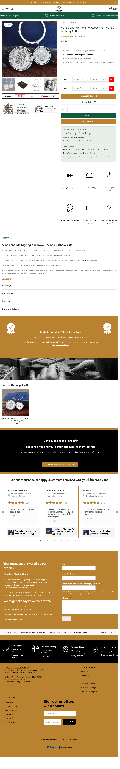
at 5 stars (70, 221)
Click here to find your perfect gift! (60, 464)
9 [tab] (69, 541)
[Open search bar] (12, 9)
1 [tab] (40, 541)
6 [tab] (58, 541)
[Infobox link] (15, 651)
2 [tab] (44, 541)
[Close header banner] (115, 2)
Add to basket (89, 121)
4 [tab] (51, 541)
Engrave (88, 115)
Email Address (68, 574)
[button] (4, 50)
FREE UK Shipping (89, 188)
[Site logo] (59, 9)
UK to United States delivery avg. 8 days (84, 16)
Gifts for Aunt (62, 632)
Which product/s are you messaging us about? (82, 583)
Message (66, 598)
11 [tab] (76, 541)
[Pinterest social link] (111, 632)
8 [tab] (65, 541)
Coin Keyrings (71, 22)
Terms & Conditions (12, 710)
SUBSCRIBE (69, 722)
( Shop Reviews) (78, 36)
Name (65, 564)
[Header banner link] (59, 2)
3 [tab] (47, 541)
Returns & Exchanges (89, 688)
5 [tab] (54, 541)
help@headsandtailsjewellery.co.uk (16, 587)
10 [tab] (72, 541)
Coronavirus (9, 702)
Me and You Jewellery (37, 632)
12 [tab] (79, 541)
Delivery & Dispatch (88, 684)
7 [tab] (61, 541)
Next (117, 512)
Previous (3, 512)
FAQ (82, 680)
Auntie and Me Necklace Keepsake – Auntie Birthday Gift (15, 419)
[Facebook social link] (105, 632)
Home (63, 22)
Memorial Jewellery (75, 632)
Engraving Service (11, 706)
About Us (84, 672)
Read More (6, 279)
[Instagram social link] (108, 632)
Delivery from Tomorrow (70, 188)
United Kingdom (89, 632)
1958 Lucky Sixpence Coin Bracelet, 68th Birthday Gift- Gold (64, 531)
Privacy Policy (10, 714)
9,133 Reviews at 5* (31, 16)
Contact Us (85, 676)
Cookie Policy (10, 718)
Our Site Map (10, 722)
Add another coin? (89, 96)
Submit (66, 619)
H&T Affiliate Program (89, 692)
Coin (66, 79)
